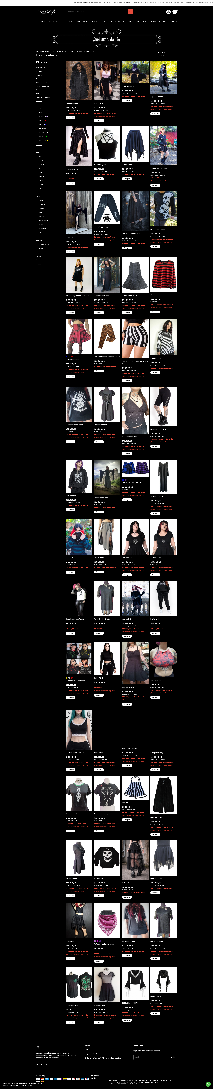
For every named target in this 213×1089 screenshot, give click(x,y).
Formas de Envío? (98, 22)
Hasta (49, 260)
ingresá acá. (148, 1080)
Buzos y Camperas (42, 86)
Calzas (38, 90)
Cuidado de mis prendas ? (158, 22)
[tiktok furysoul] (46, 1064)
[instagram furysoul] (37, 1064)
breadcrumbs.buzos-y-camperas (63, 51)
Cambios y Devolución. (117, 22)
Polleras (38, 93)
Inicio (43, 22)
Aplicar (60, 264)
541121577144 (90, 1046)
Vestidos (39, 71)
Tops (37, 79)
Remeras (39, 75)
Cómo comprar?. (82, 22)
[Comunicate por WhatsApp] (208, 1084)
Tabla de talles (67, 22)
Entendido (30, 1085)
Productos (53, 22)
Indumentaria (46, 51)
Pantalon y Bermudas (43, 97)
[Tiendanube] (117, 1083)
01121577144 (89, 1050)
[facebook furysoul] (41, 1064)
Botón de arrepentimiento (162, 1080)
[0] (174, 12)
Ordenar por (162, 52)
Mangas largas (41, 82)
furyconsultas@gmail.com (95, 1054)
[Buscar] (130, 11)
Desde (38, 260)
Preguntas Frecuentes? (137, 22)
